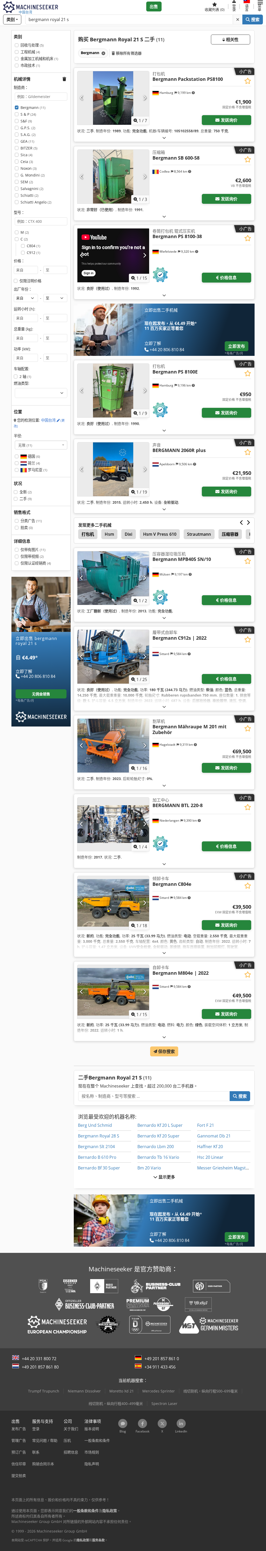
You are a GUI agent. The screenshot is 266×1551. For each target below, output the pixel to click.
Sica (26, 154)
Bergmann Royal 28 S (98, 1136)
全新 (25, 491)
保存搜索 (166, 1051)
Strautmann (199, 534)
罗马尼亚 (37, 469)
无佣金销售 (41, 693)
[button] (260, 6)
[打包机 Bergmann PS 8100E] (113, 390)
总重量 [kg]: (23, 328)
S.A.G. (28, 134)
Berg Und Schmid (95, 1125)
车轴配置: (21, 368)
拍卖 (27, 527)
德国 (33, 456)
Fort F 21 (205, 1125)
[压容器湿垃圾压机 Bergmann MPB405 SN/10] (113, 578)
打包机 (88, 534)
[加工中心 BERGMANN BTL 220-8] (113, 824)
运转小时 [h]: (24, 308)
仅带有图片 (33, 549)
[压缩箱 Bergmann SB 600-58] (113, 177)
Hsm (109, 534)
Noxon (29, 168)
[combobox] (41, 445)
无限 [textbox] (25, 445)
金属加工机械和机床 (39, 58)
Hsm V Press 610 (159, 534)
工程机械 (30, 51)
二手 (25, 498)
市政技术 (30, 65)
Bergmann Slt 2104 (96, 1146)
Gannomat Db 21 (214, 1136)
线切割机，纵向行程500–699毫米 (210, 1391)
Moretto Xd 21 (121, 1391)
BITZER (29, 148)
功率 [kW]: (22, 348)
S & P (28, 114)
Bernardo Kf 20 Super (158, 1136)
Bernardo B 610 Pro (97, 1157)
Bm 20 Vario (149, 1168)
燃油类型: (21, 383)
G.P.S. (28, 127)
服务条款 (98, 1540)
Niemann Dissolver (84, 1391)
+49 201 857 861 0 (161, 1359)
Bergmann (33, 107)
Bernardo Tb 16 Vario (158, 1157)
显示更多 (166, 1177)
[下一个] (145, 98)
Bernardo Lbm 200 (155, 1146)
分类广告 (31, 520)
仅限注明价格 (30, 280)
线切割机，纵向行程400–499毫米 (116, 1403)
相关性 (232, 39)
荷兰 (33, 463)
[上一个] (82, 98)
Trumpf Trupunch (43, 1391)
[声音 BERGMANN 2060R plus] (113, 469)
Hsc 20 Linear (210, 1157)
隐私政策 (83, 1540)
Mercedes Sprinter (158, 1391)
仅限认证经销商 (36, 563)
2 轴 (25, 376)
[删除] (238, 19)
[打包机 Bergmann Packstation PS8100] (113, 98)
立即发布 (236, 346)
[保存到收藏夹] (247, 80)
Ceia (27, 161)
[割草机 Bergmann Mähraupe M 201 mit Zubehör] (113, 746)
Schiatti (29, 195)
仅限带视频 (32, 556)
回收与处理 (32, 45)
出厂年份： (23, 289)
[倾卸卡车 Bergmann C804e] (113, 903)
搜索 (255, 19)
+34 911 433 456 (160, 1367)
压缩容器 (230, 534)
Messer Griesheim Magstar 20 (226, 1168)
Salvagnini (32, 188)
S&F (26, 121)
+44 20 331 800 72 (39, 1359)
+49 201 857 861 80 (40, 1367)
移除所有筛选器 (128, 53)
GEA (27, 141)
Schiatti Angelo (36, 202)
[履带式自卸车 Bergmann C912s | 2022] (113, 657)
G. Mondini (33, 175)
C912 (33, 252)
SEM (27, 181)
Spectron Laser (164, 1403)
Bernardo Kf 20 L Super (160, 1125)
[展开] (164, 138)
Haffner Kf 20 (210, 1146)
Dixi (128, 534)
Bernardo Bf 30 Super (99, 1168)
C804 (33, 245)
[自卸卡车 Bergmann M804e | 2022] (113, 992)
